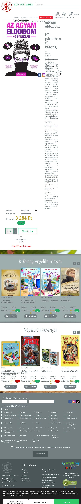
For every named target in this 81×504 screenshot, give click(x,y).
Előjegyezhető (59, 18)
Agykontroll (8, 412)
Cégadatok (25, 478)
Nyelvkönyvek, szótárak (9, 432)
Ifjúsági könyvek (72, 418)
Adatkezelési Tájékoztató (50, 474)
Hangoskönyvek (41, 418)
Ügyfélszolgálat (47, 480)
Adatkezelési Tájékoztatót (62, 447)
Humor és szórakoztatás (55, 419)
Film (68, 415)
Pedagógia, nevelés (26, 431)
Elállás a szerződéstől (49, 477)
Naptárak (54, 428)
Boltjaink (25, 470)
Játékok (38, 423)
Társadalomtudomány (42, 436)
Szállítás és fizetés (21, 21)
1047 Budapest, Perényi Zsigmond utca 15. (9, 481)
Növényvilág (71, 428)
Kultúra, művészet (56, 423)
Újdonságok (33, 18)
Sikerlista (70, 18)
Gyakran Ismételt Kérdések (48, 486)
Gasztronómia (8, 418)
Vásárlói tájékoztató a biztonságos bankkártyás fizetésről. (70, 475)
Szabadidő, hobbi (9, 436)
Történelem (23, 440)
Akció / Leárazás (46, 18)
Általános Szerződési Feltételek (49, 471)
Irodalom (23, 423)
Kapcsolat (34, 21)
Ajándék (24, 18)
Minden (6, 409)
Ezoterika (54, 415)
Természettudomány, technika (10, 441)
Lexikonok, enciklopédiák (71, 424)
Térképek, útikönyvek (55, 436)
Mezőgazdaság (24, 428)
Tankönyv (23, 436)
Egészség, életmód (10, 415)
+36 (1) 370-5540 (9, 485)
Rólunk (24, 475)
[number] (9, 231)
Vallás (37, 440)
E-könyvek (70, 412)
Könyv (16, 18)
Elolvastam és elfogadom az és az (42, 447)
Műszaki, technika (41, 428)
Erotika (38, 415)
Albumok (38, 412)
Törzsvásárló (45, 21)
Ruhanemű (54, 431)
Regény (38, 431)
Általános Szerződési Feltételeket (41, 447)
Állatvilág (54, 412)
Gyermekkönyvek (25, 418)
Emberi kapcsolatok (26, 415)
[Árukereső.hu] (69, 483)
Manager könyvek (10, 428)
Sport (68, 431)
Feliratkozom (40, 454)
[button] (74, 13)
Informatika (8, 423)
